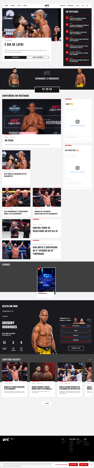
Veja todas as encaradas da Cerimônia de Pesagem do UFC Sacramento (79, 26)
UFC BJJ (77, 5)
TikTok (70, 447)
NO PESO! (31, 123)
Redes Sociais (72, 439)
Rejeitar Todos (73, 464)
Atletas (19, 5)
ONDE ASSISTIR (70, 5)
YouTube (71, 445)
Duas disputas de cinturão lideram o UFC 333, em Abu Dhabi (79, 61)
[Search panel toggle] (87, 5)
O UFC (78, 439)
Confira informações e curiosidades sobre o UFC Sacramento (78, 33)
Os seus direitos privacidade (61, 464)
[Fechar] (91, 464)
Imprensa (79, 443)
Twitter (71, 448)
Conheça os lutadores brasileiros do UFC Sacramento (47, 202)
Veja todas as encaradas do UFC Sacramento (16, 168)
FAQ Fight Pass (80, 441)
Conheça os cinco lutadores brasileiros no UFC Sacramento (79, 40)
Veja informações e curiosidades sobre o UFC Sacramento (16, 202)
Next (91, 359)
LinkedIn (71, 450)
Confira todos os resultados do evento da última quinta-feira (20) (79, 47)
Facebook (71, 441)
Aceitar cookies (83, 464)
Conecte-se (62, 5)
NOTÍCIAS (25, 5)
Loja (63, 443)
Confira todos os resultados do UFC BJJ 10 (31, 228)
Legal (85, 439)
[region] (47, 464)
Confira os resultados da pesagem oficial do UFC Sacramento (78, 19)
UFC (63, 439)
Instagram (71, 443)
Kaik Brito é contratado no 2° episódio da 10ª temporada (79, 54)
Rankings (13, 5)
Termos (85, 441)
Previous (89, 359)
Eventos (6, 5)
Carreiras (64, 441)
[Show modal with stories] (46, 283)
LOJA (83, 5)
